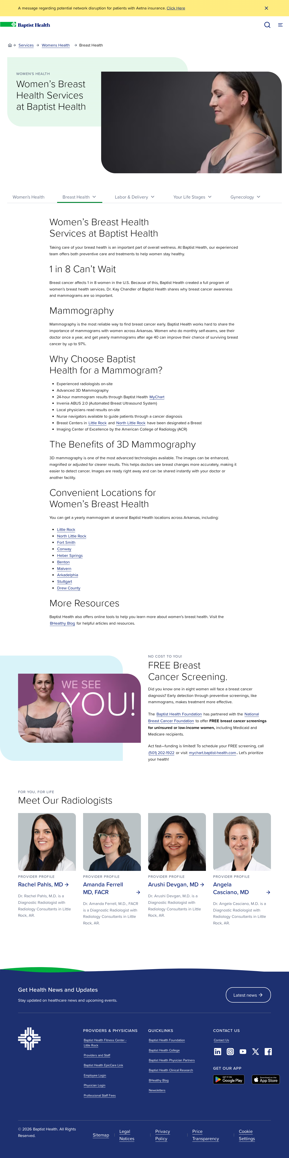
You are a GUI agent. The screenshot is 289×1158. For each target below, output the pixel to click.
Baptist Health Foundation (179, 714)
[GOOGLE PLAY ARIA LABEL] (229, 1079)
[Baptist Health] (47, 1038)
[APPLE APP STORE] (266, 1079)
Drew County (68, 588)
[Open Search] (267, 24)
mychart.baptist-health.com (212, 752)
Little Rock (98, 423)
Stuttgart (64, 581)
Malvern (64, 568)
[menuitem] (28, 197)
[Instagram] (230, 1051)
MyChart (156, 397)
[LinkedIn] (217, 1051)
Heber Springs (70, 555)
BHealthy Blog (62, 623)
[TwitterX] (255, 1051)
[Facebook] (268, 1051)
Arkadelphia (67, 575)
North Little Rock (130, 423)
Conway (64, 549)
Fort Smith (66, 542)
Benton (63, 562)
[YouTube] (242, 1051)
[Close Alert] (266, 8)
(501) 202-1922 (161, 752)
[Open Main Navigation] (280, 25)
